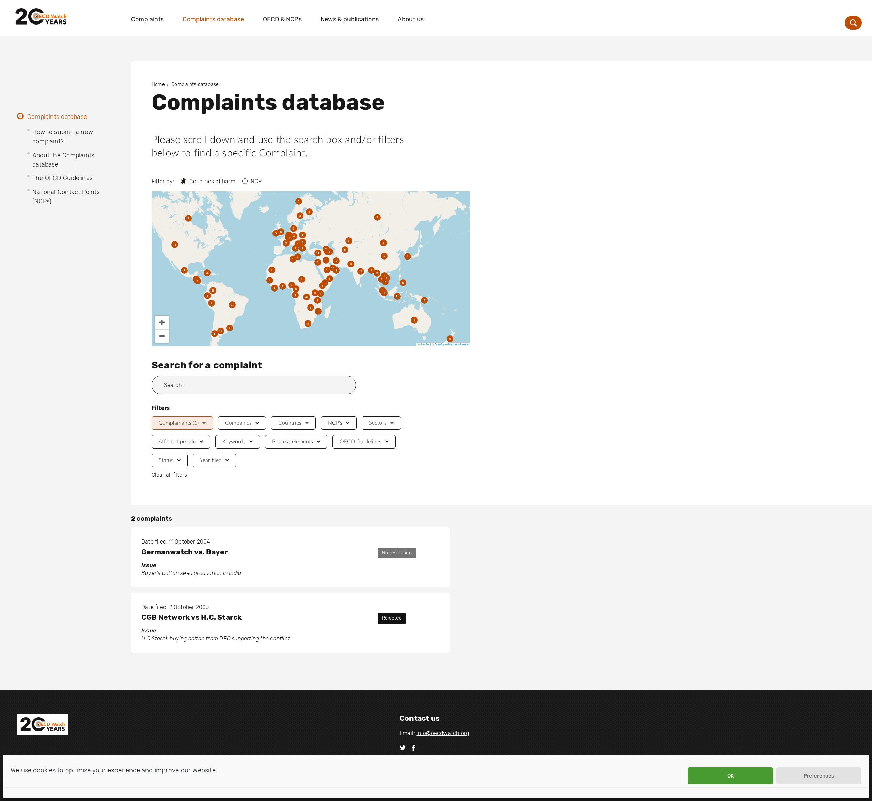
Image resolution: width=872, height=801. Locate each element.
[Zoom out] (162, 336)
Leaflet (425, 344)
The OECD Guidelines (62, 178)
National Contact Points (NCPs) (66, 196)
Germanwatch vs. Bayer (184, 552)
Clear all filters (169, 475)
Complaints (147, 19)
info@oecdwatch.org (442, 733)
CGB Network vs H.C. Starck (191, 617)
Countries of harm (212, 181)
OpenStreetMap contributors (451, 344)
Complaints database (213, 19)
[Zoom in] (162, 322)
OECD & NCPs (282, 19)
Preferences (819, 776)
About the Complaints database (63, 160)
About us (411, 19)
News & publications (350, 19)
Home (158, 85)
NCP (256, 181)
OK (730, 776)
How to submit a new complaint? (62, 136)
